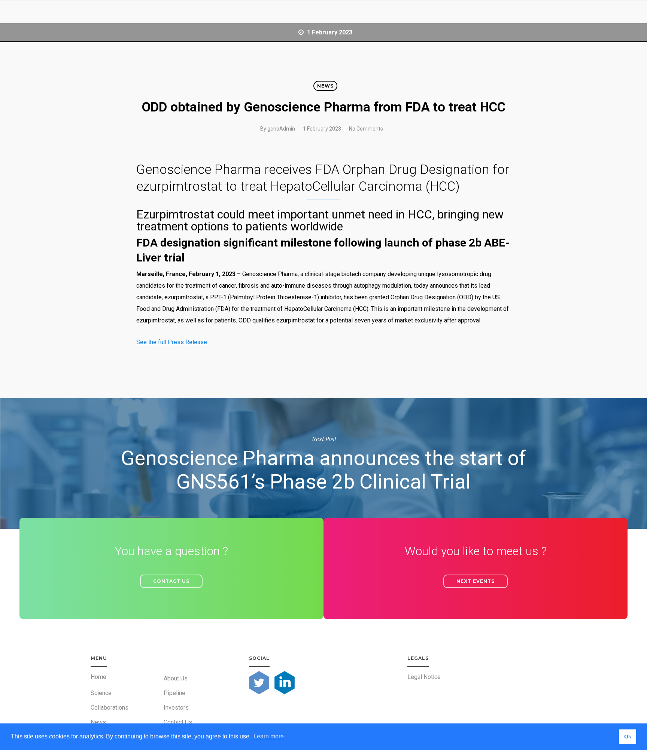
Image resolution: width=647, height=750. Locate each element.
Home (98, 676)
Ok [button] (627, 737)
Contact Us (178, 722)
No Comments (366, 129)
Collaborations (109, 707)
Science (101, 693)
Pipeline (174, 693)
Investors (176, 707)
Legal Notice (424, 676)
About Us (176, 678)
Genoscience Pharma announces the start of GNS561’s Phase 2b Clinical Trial (323, 463)
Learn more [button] (268, 736)
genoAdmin (281, 129)
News (325, 86)
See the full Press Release (171, 342)
